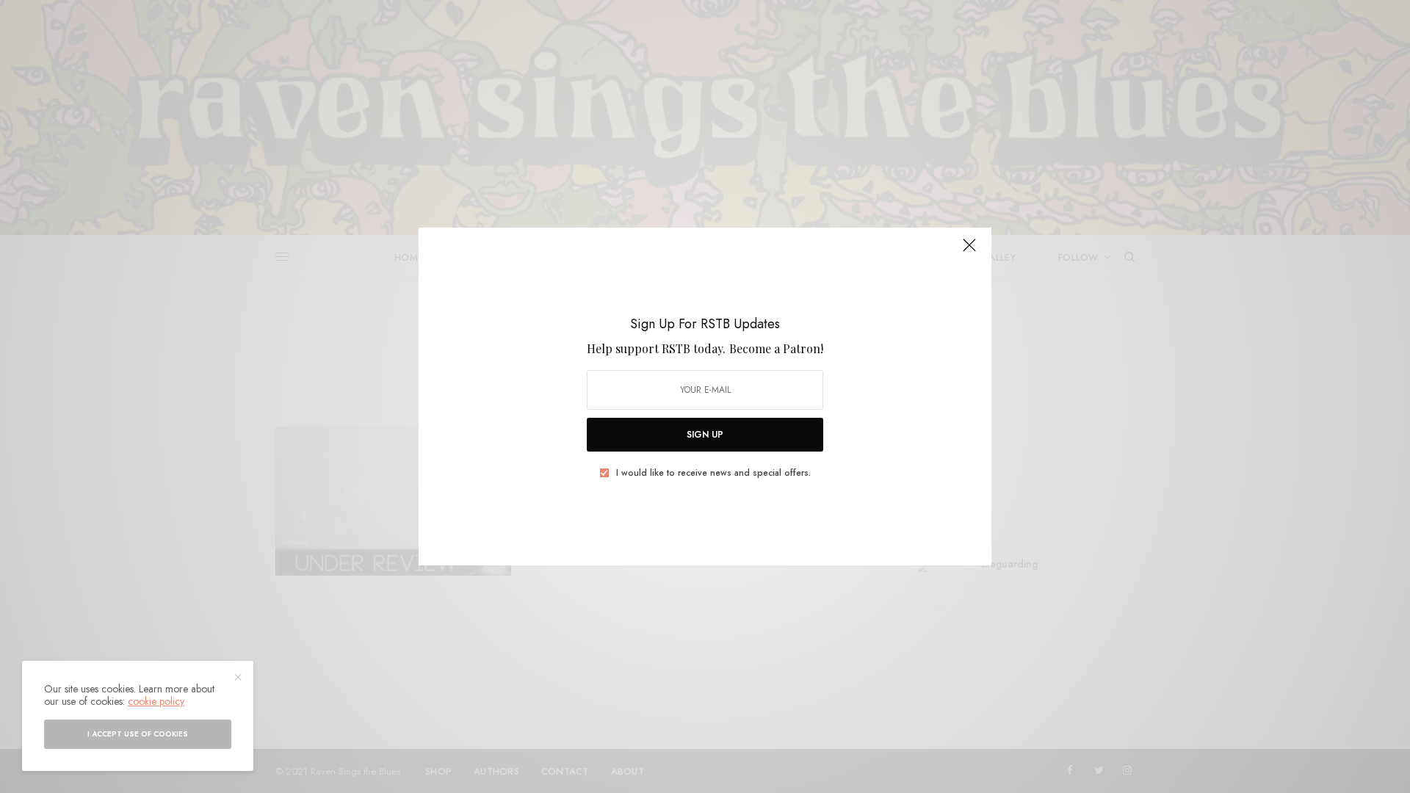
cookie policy (156, 701)
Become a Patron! (776, 348)
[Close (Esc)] (969, 251)
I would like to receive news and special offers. (713, 472)
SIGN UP (705, 434)
